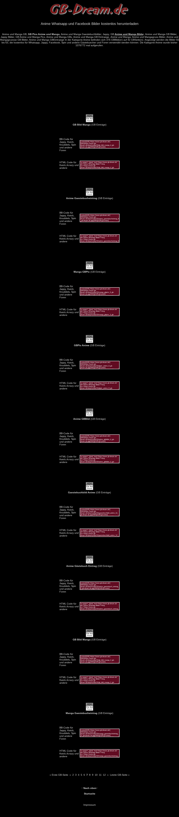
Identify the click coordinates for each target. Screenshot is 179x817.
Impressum (89, 804)
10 (96, 774)
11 (100, 774)
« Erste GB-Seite (59, 774)
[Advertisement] (89, 82)
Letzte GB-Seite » (120, 774)
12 (104, 774)
